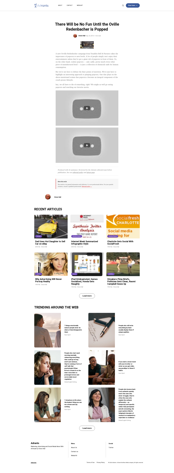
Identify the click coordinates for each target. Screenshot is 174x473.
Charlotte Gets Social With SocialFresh (120, 242)
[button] (87, 295)
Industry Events (77, 236)
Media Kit (80, 5)
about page (91, 172)
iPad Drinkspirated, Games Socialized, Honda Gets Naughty (84, 281)
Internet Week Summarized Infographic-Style (84, 242)
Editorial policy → (87, 186)
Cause (74, 274)
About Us (74, 447)
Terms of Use (91, 462)
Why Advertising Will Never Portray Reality (48, 280)
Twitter (111, 447)
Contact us (74, 451)
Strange (39, 236)
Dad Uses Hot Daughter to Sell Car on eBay (50, 242)
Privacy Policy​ (101, 462)
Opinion (39, 274)
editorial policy (77, 172)
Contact (70, 5)
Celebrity (111, 274)
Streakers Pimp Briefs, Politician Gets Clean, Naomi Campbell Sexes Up (121, 281)
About (60, 5)
